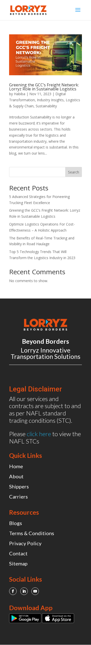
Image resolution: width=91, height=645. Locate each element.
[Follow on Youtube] (35, 591)
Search (73, 172)
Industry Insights (50, 99)
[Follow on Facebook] (13, 591)
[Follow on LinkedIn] (24, 591)
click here (39, 433)
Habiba (19, 93)
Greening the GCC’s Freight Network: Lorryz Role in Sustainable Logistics (44, 87)
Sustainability (46, 106)
